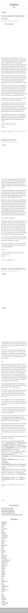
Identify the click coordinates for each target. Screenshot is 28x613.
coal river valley (4, 535)
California (3, 532)
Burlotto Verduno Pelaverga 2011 (13, 269)
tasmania (3, 588)
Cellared (14, 4)
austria (2, 527)
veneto (6, 131)
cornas (2, 540)
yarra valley (3, 604)
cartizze (12, 131)
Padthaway (3, 566)
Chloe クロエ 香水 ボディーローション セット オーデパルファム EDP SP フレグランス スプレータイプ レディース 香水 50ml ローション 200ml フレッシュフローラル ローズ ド (13, 471)
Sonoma (3, 579)
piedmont (8, 484)
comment (3, 538)
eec (14, 484)
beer (2, 530)
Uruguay (3, 591)
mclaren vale (3, 558)
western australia (4, 602)
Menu (14, 7)
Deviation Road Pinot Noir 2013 (7, 509)
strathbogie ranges (5, 586)
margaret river (4, 555)
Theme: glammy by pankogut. (21, 610)
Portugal (3, 569)
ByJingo (2, 211)
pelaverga (19, 484)
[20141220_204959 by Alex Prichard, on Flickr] (14, 39)
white (14, 260)
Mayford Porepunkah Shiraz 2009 (8, 513)
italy (6, 484)
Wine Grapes (14, 179)
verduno (2, 486)
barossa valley (4, 528)
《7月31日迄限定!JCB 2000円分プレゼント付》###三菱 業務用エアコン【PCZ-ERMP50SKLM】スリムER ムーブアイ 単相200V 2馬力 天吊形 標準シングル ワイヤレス (13, 448)
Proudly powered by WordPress (7, 610)
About (5, 342)
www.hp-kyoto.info (5, 462)
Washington (3, 599)
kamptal (2, 550)
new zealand (3, 563)
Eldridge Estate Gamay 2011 (7, 508)
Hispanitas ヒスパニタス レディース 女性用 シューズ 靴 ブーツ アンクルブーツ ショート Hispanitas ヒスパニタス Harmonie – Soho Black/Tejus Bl (13, 453)
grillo (11, 260)
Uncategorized (4, 589)
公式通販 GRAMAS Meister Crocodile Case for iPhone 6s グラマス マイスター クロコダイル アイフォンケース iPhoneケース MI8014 (13, 466)
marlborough (3, 556)
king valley (3, 551)
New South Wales (5, 561)
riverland (3, 574)
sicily (6, 260)
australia (3, 525)
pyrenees (3, 571)
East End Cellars (17, 441)
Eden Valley (3, 541)
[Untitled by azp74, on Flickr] (14, 160)
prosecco (18, 131)
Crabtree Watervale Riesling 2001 (8, 511)
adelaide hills (3, 522)
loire (2, 553)
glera (15, 131)
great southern (4, 545)
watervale (3, 601)
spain (2, 583)
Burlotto (10, 383)
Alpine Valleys (4, 523)
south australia (4, 581)
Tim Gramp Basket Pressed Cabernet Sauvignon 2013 (12, 514)
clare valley (3, 533)
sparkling (3, 584)
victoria (2, 596)
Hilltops (2, 546)
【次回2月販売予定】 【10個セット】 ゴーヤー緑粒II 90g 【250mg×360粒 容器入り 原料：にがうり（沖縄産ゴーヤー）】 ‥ (13, 479)
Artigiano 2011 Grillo (8, 140)
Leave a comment (15, 21)
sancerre (3, 576)
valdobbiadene (23, 131)
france (2, 543)
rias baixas (3, 573)
